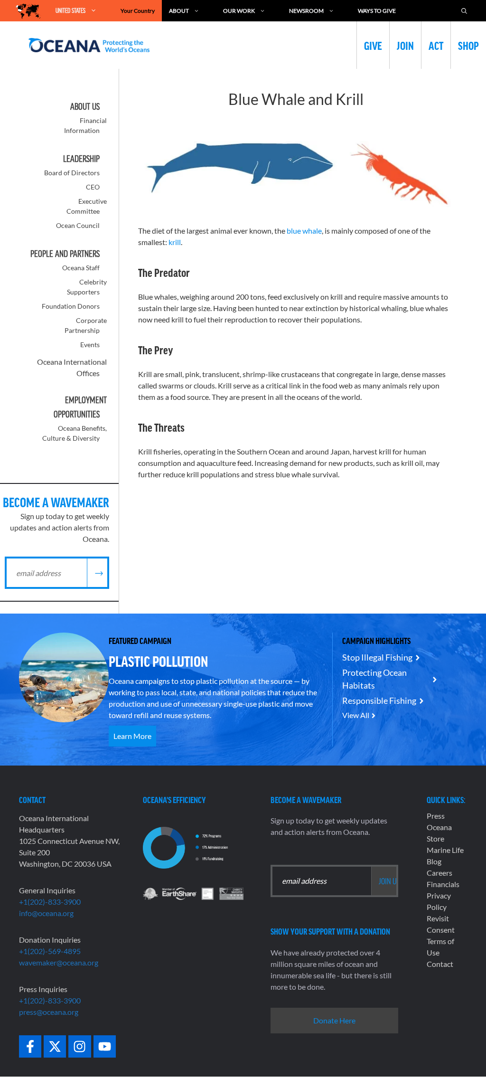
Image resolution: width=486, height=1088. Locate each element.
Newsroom (306, 10)
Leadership (81, 158)
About (179, 10)
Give (373, 45)
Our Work (239, 10)
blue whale (304, 230)
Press (436, 815)
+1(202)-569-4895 (50, 951)
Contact (440, 963)
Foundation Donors (71, 306)
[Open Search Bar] (464, 10)
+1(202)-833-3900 (50, 901)
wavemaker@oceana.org (58, 962)
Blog (434, 861)
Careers (439, 872)
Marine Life (445, 849)
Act (436, 45)
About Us (85, 106)
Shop (468, 45)
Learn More (132, 735)
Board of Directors (72, 173)
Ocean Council (78, 225)
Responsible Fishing (379, 700)
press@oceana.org (48, 1011)
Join (405, 45)
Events (90, 345)
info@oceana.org (46, 913)
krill (174, 241)
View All (355, 714)
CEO (93, 187)
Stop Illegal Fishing (377, 657)
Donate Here (334, 1020)
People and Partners (65, 253)
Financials (443, 884)
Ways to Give (377, 10)
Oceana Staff (81, 268)
